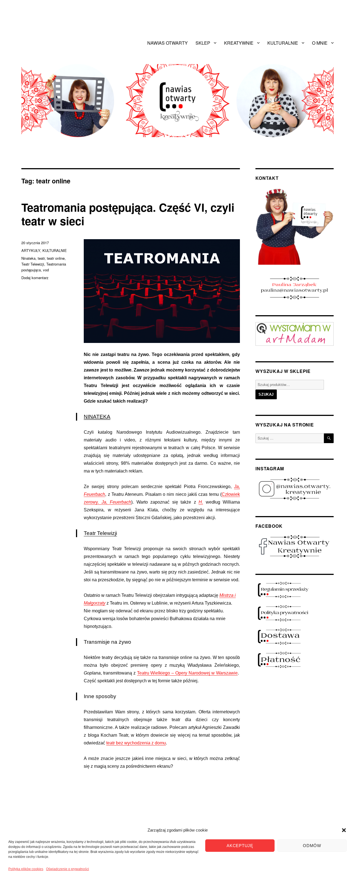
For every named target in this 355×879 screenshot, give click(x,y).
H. (201, 502)
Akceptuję (240, 845)
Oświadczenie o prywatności (67, 869)
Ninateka (28, 258)
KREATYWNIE (238, 43)
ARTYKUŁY (30, 250)
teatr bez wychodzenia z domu (136, 743)
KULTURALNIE (282, 43)
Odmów (312, 845)
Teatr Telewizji (100, 533)
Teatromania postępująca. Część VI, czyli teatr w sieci (127, 214)
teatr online (56, 258)
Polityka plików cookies (25, 869)
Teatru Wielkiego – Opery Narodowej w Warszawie (187, 673)
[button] (344, 830)
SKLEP (203, 43)
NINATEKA (97, 417)
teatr (41, 258)
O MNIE (320, 43)
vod (46, 269)
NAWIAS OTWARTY (167, 43)
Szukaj (266, 394)
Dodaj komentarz (35, 277)
